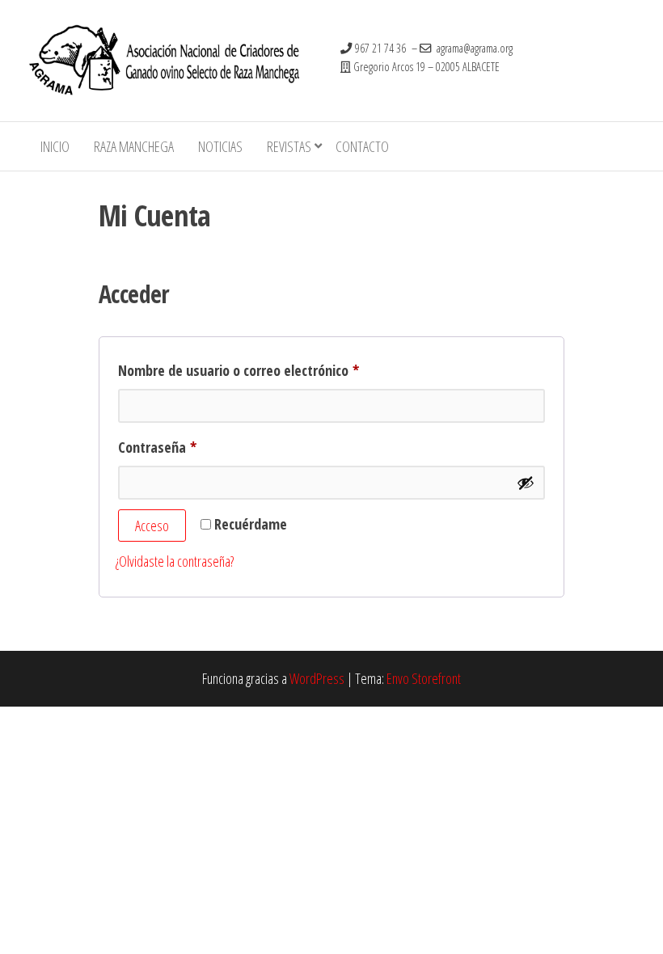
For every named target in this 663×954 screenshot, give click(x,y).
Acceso (152, 525)
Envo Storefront (423, 678)
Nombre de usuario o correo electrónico (271, 368)
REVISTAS (289, 146)
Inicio (55, 146)
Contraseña (190, 445)
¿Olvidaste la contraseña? (175, 561)
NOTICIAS (220, 146)
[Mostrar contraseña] (525, 483)
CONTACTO (362, 146)
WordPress (316, 678)
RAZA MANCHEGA (134, 146)
